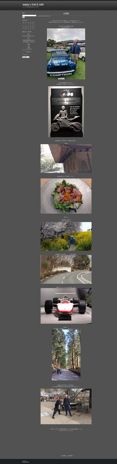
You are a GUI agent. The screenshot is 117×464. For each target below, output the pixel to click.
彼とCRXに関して (66, 27)
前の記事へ (70, 455)
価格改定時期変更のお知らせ (28, 40)
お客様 (28, 44)
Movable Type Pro (25, 461)
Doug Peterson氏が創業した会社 (66, 26)
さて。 (28, 38)
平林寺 (66, 143)
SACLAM (39, 15)
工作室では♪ (28, 51)
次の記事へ (64, 455)
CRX (29, 46)
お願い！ (28, 34)
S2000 (28, 47)
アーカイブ (25, 54)
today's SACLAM (33, 4)
